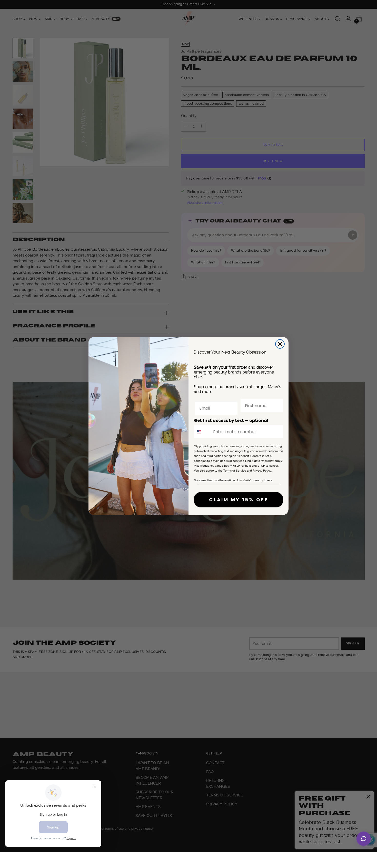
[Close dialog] (279, 343)
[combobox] (202, 431)
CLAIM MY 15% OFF (238, 499)
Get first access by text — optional (231, 420)
